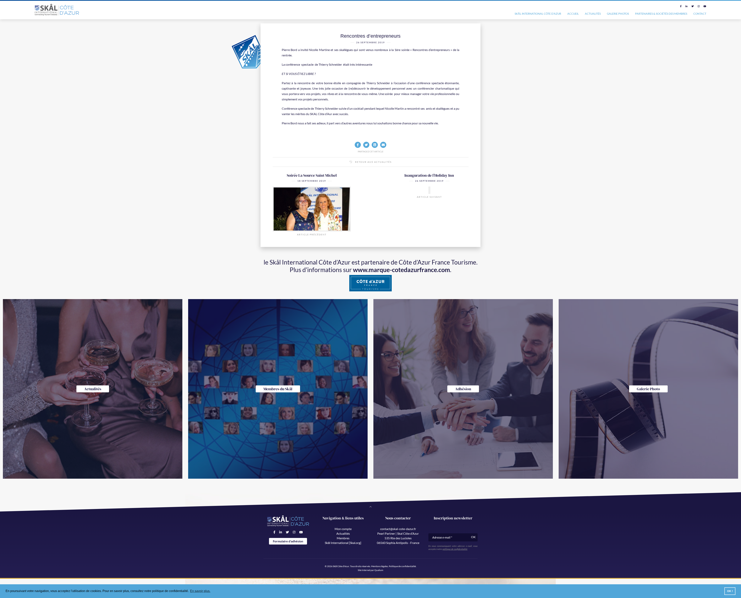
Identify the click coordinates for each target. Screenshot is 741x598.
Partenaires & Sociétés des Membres (661, 13)
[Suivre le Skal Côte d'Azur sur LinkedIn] (686, 6)
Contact (699, 13)
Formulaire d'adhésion (288, 541)
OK (473, 537)
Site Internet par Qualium (370, 570)
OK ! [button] (730, 591)
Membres (343, 538)
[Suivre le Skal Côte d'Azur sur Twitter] (692, 6)
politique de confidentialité (454, 549)
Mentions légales (379, 566)
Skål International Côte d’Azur (538, 13)
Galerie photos (618, 13)
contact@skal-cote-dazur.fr (398, 529)
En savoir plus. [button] (200, 591)
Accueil (573, 13)
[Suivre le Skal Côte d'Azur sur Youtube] (705, 6)
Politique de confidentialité (402, 566)
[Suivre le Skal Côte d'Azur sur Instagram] (699, 6)
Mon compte (343, 529)
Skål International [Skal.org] (343, 543)
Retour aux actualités (373, 161)
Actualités (593, 13)
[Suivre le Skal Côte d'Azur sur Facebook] (681, 6)
